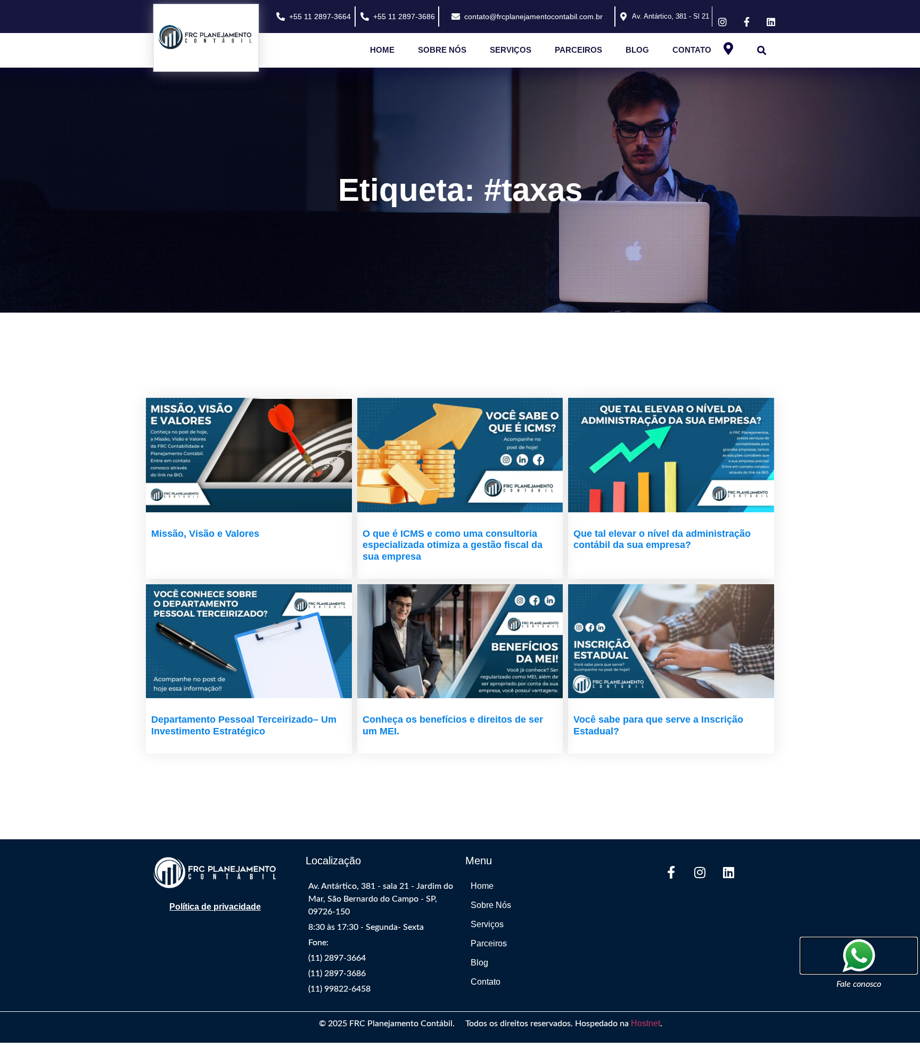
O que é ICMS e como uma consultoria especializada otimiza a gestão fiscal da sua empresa (453, 545)
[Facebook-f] (670, 872)
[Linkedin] (728, 872)
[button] (761, 50)
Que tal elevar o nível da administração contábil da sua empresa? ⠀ (662, 539)
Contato (691, 49)
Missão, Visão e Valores (205, 533)
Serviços (510, 49)
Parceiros (578, 49)
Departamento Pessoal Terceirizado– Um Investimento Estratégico (243, 725)
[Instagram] (699, 872)
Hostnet (645, 1023)
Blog (637, 49)
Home (382, 49)
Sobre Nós (442, 49)
